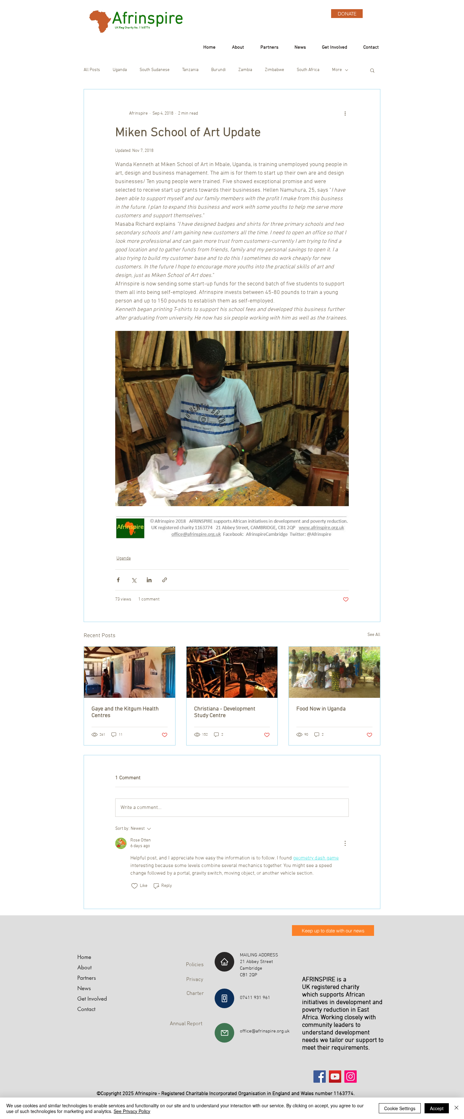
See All (373, 634)
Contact (86, 1009)
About (84, 967)
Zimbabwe (274, 70)
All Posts (92, 70)
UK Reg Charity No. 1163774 (130, 27)
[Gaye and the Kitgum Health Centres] (129, 672)
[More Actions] (345, 843)
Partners (86, 977)
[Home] (224, 962)
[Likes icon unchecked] (134, 886)
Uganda (120, 70)
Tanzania (190, 70)
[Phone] (224, 998)
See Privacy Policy (132, 1111)
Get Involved (92, 998)
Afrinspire (147, 19)
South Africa (308, 70)
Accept (436, 1108)
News (84, 988)
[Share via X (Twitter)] (134, 580)
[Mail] (224, 1033)
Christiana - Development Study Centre (224, 712)
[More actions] (345, 113)
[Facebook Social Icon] (319, 1076)
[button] (372, 70)
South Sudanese (155, 70)
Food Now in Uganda (321, 709)
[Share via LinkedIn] (149, 580)
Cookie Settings (399, 1108)
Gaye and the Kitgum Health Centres (125, 712)
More (337, 70)
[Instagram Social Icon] (350, 1076)
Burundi (218, 70)
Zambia (245, 70)
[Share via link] (165, 580)
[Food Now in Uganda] (334, 672)
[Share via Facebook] (118, 580)
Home (84, 957)
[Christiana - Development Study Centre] (232, 672)
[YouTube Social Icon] (335, 1076)
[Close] (456, 1108)
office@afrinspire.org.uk (265, 1031)
